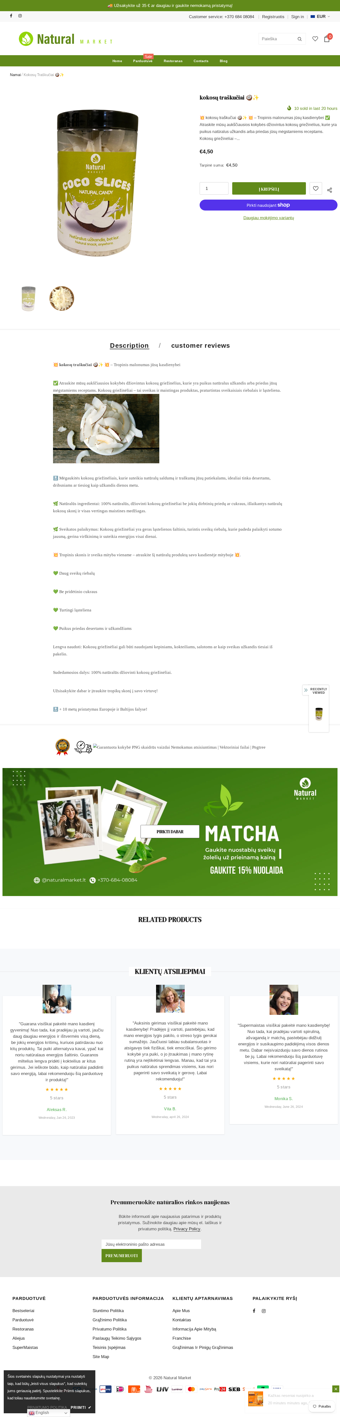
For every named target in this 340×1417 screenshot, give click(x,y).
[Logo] (64, 38)
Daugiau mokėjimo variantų (268, 217)
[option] (94, 184)
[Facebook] (13, 16)
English (42, 1413)
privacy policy (186, 1229)
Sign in (297, 16)
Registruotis (273, 16)
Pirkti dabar (170, 832)
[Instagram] (21, 16)
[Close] (335, 1388)
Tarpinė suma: (212, 165)
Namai (15, 75)
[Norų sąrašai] (316, 188)
